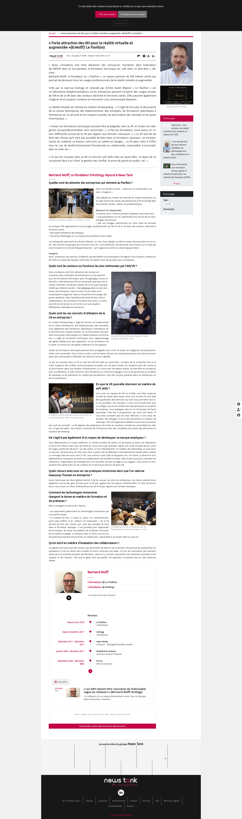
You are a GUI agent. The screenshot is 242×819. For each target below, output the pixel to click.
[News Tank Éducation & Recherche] (89, 751)
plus (177, 183)
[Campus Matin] (105, 767)
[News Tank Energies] (183, 751)
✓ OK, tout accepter (106, 14)
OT (166, 213)
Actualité (168, 204)
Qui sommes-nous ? (71, 801)
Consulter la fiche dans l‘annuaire (102, 595)
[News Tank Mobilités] (152, 751)
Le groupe (102, 801)
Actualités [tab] (62, 681)
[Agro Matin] (167, 767)
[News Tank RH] (121, 782)
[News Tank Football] (89, 759)
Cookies (130, 806)
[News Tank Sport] (58, 759)
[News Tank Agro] (121, 759)
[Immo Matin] (74, 767)
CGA (157, 801)
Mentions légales (172, 801)
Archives (146, 801)
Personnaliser (121, 23)
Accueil (52, 33)
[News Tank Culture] (58, 751)
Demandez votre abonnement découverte (102, 726)
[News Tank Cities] (121, 751)
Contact (133, 801)
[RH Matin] (183, 759)
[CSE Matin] (136, 767)
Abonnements (118, 801)
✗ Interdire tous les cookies (132, 14)
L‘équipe (89, 801)
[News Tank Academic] (152, 759)
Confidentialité (115, 806)
